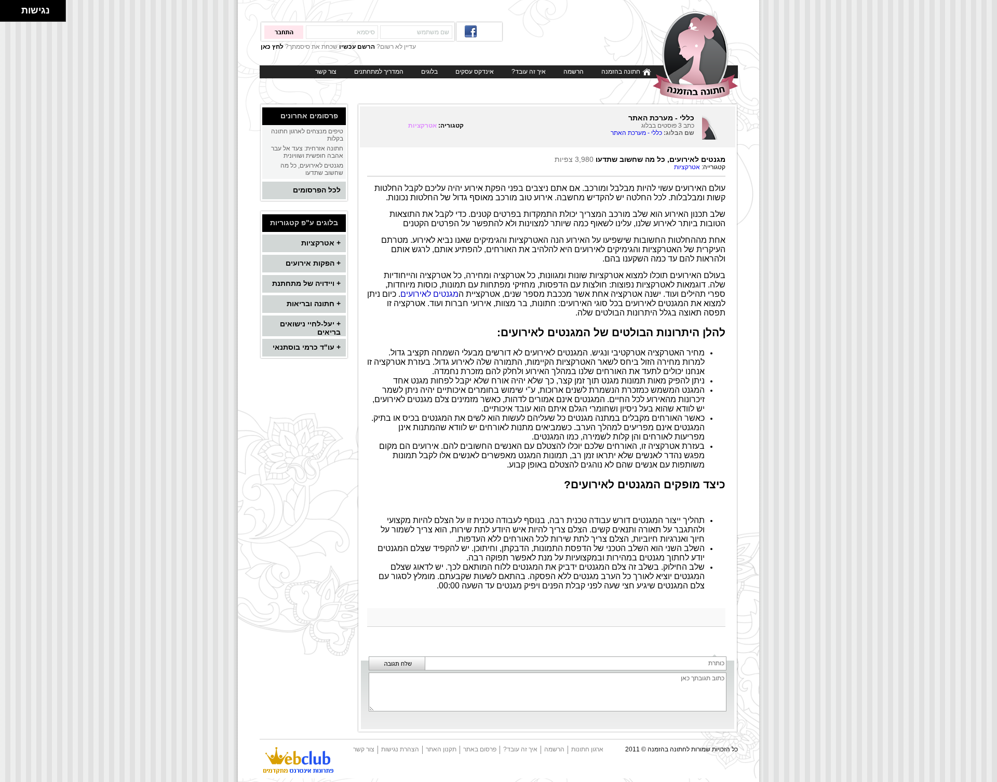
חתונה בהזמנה (621, 71)
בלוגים (429, 71)
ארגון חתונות (587, 749)
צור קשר (325, 71)
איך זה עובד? (528, 71)
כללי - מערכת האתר (636, 132)
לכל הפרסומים (317, 190)
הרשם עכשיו (357, 46)
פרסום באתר (479, 749)
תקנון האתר (441, 749)
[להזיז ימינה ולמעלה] (14, 8)
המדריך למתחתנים (378, 71)
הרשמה (573, 71)
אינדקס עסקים (474, 71)
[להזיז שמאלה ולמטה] (8, 14)
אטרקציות (422, 125)
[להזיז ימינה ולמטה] (14, 14)
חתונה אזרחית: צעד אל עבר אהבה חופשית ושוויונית (307, 152)
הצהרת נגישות (400, 749)
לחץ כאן (272, 46)
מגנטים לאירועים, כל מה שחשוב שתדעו (311, 169)
